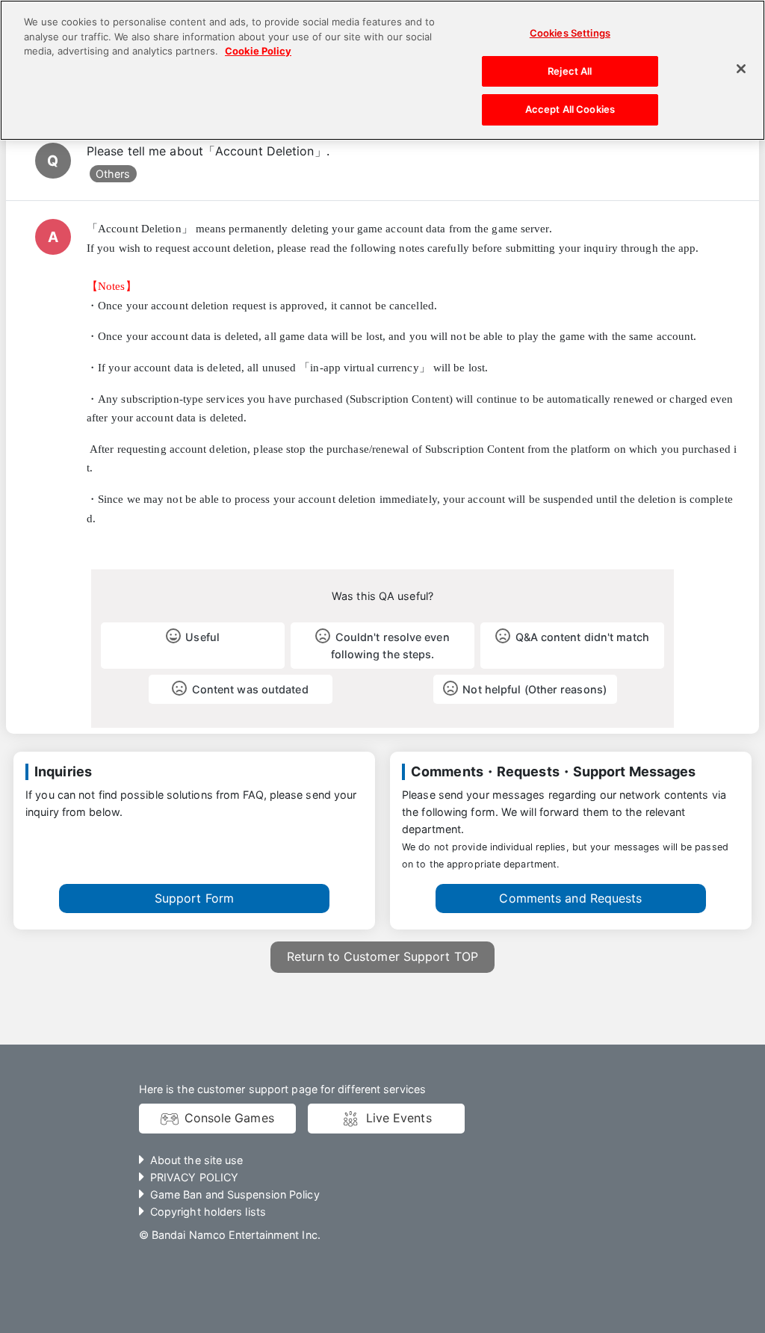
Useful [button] (202, 637)
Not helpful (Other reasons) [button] (534, 689)
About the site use (197, 1160)
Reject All (570, 71)
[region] (382, 70)
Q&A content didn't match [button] (582, 637)
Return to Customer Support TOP (382, 956)
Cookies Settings (570, 33)
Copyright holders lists (208, 1211)
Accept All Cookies (570, 109)
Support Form (194, 898)
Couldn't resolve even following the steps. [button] (390, 646)
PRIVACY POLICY (194, 1177)
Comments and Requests (570, 898)
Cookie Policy (258, 51)
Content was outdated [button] (250, 689)
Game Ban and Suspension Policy (235, 1194)
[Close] (741, 68)
